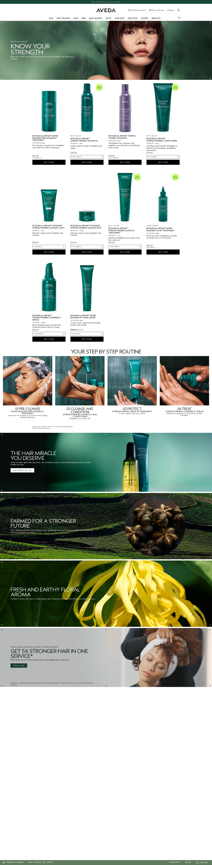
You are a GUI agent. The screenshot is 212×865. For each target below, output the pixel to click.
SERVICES (156, 18)
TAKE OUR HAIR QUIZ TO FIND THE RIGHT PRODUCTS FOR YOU (106, 2)
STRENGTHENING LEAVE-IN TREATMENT (132, 411)
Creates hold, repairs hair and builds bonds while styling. (85, 324)
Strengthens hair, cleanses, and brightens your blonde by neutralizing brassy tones (123, 145)
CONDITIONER (80, 416)
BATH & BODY (95, 18)
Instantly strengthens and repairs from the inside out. (124, 239)
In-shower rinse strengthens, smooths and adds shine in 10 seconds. (161, 237)
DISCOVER (132, 18)
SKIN (83, 18)
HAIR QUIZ (119, 18)
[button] (202, 862)
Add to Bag (49, 162)
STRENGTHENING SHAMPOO (77, 414)
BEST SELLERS (63, 18)
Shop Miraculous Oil (22, 470)
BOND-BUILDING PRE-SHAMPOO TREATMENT (27, 412)
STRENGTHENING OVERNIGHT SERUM (184, 411)
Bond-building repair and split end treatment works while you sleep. (46, 326)
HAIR (75, 18)
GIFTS (108, 18)
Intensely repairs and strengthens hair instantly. (47, 234)
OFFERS (144, 18)
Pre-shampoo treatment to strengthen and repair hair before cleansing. (48, 146)
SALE (51, 18)
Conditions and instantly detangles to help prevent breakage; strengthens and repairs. (161, 148)
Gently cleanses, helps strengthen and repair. (86, 147)
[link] (106, 462)
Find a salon (19, 665)
